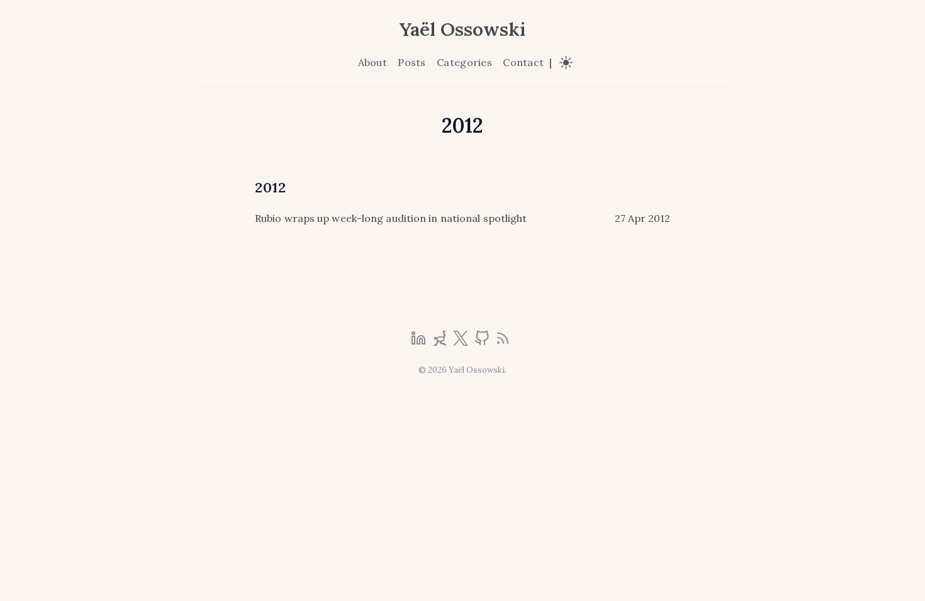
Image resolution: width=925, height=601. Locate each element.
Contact (523, 62)
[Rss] (502, 342)
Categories (464, 62)
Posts (411, 62)
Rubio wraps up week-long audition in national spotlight (391, 218)
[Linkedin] (420, 342)
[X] (462, 342)
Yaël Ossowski (462, 29)
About (372, 62)
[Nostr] (441, 342)
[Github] (483, 342)
